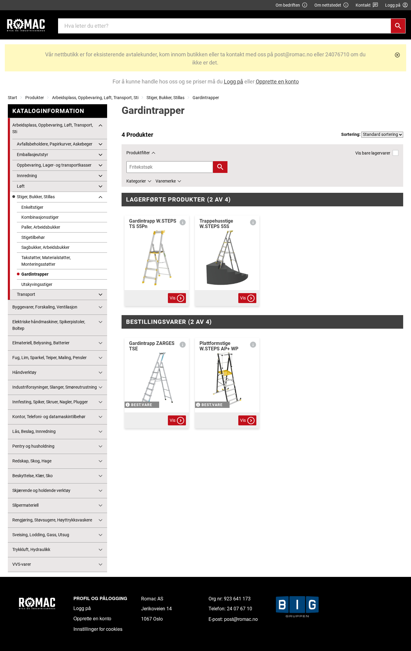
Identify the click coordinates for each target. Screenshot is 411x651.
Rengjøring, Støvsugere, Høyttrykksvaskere (52, 520)
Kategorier (136, 181)
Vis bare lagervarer (372, 153)
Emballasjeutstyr (32, 154)
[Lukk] (397, 55)
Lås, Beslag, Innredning (34, 431)
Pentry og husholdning (33, 446)
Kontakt (363, 5)
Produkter (34, 97)
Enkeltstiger (32, 207)
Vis (172, 298)
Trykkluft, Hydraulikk (31, 549)
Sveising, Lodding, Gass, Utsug (40, 534)
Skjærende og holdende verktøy (41, 490)
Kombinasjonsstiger (40, 217)
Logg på (82, 608)
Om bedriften (288, 5)
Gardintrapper (206, 97)
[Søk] (398, 25)
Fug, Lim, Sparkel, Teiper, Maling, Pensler (49, 357)
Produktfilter (138, 153)
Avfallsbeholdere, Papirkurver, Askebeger (54, 144)
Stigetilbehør (33, 237)
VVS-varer (21, 564)
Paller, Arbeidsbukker (40, 227)
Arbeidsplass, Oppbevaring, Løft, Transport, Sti (95, 97)
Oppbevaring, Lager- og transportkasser (54, 165)
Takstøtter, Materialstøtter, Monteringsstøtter (46, 261)
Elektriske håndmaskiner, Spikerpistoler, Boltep (48, 325)
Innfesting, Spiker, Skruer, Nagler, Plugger (50, 401)
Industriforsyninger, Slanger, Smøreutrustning (54, 387)
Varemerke (166, 181)
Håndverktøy (24, 372)
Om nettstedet (327, 5)
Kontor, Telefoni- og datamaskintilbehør (48, 416)
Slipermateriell (25, 505)
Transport (26, 294)
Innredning (27, 175)
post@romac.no (241, 618)
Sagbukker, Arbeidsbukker (45, 247)
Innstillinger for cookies (97, 628)
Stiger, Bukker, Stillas (165, 97)
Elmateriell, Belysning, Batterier (41, 342)
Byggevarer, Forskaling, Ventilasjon (44, 307)
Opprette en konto (92, 618)
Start (12, 97)
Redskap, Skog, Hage (31, 461)
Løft (21, 186)
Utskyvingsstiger (36, 284)
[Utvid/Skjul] (100, 125)
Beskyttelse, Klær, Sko (32, 475)
